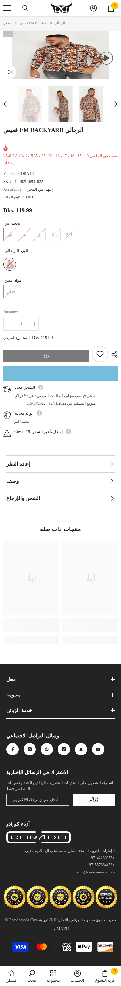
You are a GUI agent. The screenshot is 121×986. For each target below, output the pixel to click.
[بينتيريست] (47, 749)
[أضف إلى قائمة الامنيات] (100, 354)
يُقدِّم (93, 799)
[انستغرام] (30, 749)
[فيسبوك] (12, 749)
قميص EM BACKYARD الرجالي (43, 130)
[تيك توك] (64, 749)
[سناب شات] (81, 749)
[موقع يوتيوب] (98, 749)
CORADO (26, 174)
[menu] (7, 8)
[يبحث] (25, 8)
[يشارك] (113, 354)
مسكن (7, 23)
